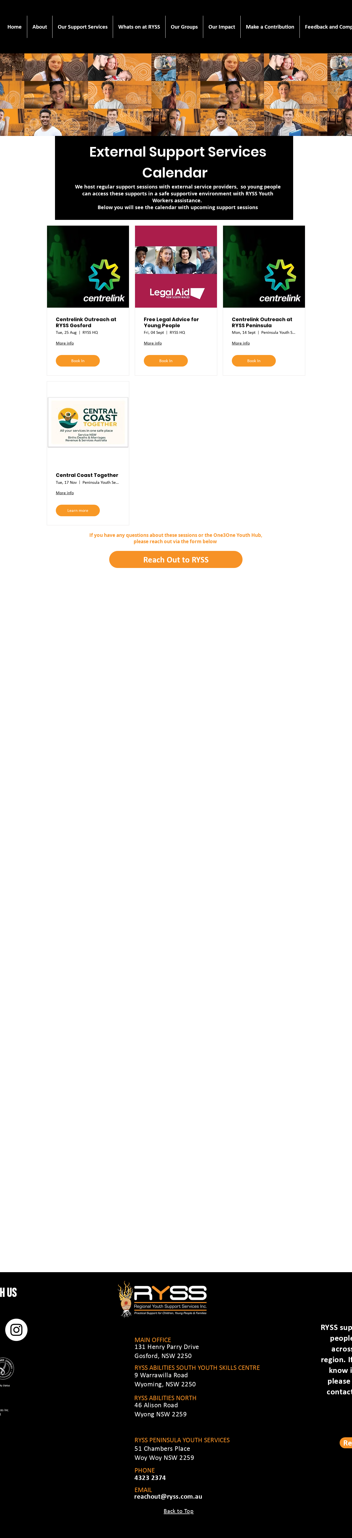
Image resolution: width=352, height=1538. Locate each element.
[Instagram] (16, 1330)
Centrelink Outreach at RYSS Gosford (86, 322)
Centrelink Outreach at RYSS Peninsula (262, 322)
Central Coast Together (87, 475)
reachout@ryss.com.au (168, 1496)
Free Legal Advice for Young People (171, 322)
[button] (39, 27)
